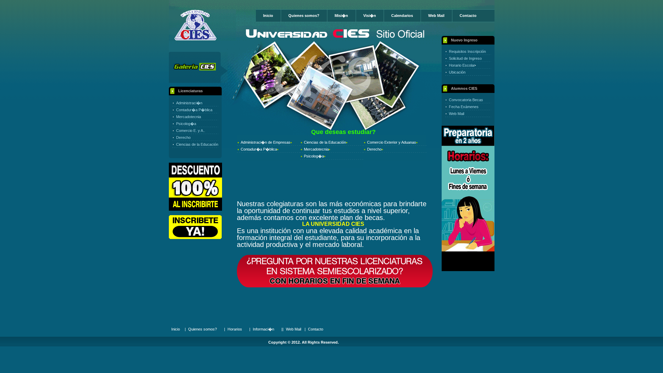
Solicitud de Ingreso (465, 58)
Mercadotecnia (188, 117)
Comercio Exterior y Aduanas (391, 142)
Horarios (235, 329)
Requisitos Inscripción (467, 51)
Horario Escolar (462, 65)
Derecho (183, 137)
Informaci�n (263, 329)
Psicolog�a (186, 124)
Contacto (468, 15)
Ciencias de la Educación (197, 144)
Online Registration (195, 227)
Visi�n (369, 15)
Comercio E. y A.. (190, 130)
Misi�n (341, 15)
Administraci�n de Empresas (265, 142)
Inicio (268, 15)
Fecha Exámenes (464, 107)
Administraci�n (189, 103)
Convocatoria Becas (466, 100)
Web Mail (436, 15)
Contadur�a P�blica (194, 110)
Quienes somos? (303, 15)
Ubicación (457, 72)
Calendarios (402, 15)
